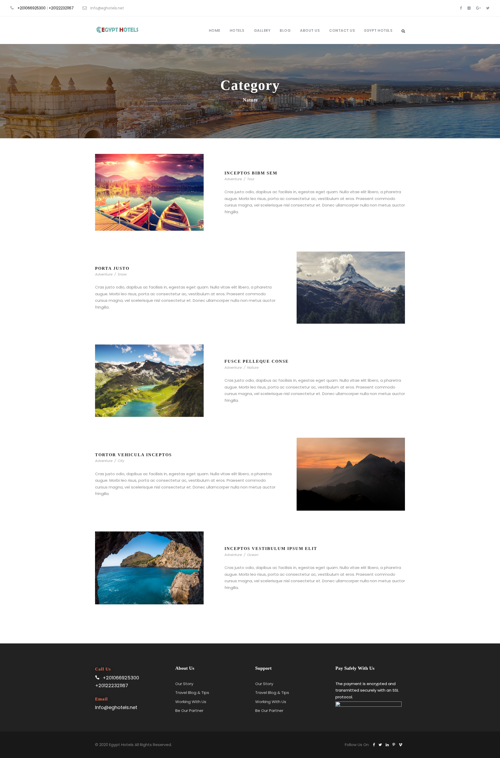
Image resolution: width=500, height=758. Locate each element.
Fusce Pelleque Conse (256, 361)
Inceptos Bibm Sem (250, 173)
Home (214, 30)
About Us (310, 30)
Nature (253, 367)
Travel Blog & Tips (192, 692)
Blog (285, 30)
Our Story (184, 683)
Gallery (262, 30)
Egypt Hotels (378, 30)
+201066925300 (31, 8)
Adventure (233, 179)
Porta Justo (112, 268)
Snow (122, 274)
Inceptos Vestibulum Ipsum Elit (270, 548)
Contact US (342, 30)
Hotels (237, 30)
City (121, 460)
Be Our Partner (189, 710)
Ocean (252, 554)
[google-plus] (478, 8)
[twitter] (488, 8)
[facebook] (461, 8)
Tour (250, 179)
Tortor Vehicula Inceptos (133, 455)
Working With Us (190, 701)
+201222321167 (61, 8)
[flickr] (469, 8)
